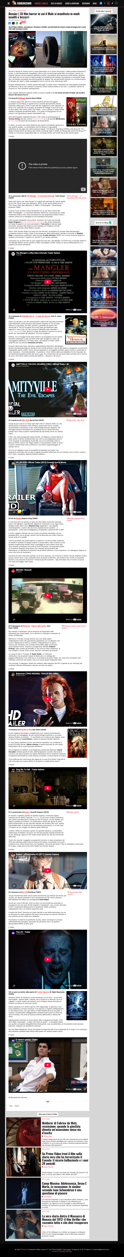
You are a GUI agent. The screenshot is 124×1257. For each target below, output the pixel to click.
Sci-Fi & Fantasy (56, 3)
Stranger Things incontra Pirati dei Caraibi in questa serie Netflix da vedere (103, 48)
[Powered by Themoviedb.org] (116, 3)
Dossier (17, 1106)
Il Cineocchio (23, 1249)
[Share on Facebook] (10, 24)
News (95, 3)
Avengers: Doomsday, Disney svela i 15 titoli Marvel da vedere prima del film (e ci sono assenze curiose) (103, 90)
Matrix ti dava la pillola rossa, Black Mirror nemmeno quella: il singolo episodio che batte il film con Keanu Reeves (103, 152)
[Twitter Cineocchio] (104, 3)
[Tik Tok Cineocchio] (112, 3)
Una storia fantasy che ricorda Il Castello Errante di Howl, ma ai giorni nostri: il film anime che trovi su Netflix (104, 262)
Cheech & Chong (39, 119)
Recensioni (86, 3)
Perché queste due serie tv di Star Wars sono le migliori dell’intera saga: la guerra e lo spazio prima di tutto (103, 69)
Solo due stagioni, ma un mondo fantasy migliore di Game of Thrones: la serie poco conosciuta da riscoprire (103, 131)
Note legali (69, 1251)
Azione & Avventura (72, 3)
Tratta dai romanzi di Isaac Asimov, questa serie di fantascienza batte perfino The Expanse (104, 29)
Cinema (14, 10)
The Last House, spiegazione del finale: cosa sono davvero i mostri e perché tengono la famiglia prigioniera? (104, 171)
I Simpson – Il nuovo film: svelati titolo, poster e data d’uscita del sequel (103, 109)
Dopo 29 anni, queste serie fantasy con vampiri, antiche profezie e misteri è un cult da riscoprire (103, 242)
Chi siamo (54, 1251)
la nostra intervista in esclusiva (32, 222)
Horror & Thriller (41, 3)
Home (10, 10)
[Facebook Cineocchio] (100, 3)
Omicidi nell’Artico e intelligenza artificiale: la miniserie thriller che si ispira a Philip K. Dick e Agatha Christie (103, 212)
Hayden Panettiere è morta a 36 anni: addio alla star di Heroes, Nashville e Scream (103, 192)
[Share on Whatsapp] (17, 24)
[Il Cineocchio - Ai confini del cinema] (21, 3)
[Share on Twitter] (13, 24)
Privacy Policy (61, 1251)
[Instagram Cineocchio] (108, 3)
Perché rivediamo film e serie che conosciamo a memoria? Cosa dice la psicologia (103, 324)
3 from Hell (13, 121)
